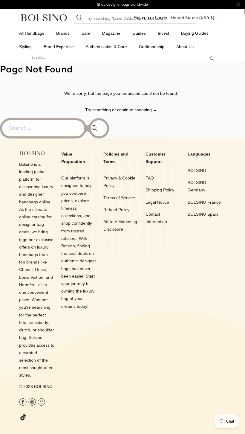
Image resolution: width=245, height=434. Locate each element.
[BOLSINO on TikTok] (23, 417)
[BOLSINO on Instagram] (32, 402)
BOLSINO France (204, 202)
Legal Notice (157, 202)
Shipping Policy (160, 190)
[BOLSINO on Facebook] (23, 402)
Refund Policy (116, 209)
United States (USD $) (193, 18)
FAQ (150, 178)
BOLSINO (43, 386)
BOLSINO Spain (203, 214)
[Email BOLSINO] (41, 402)
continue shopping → (137, 109)
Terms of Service (119, 197)
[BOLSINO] (44, 18)
